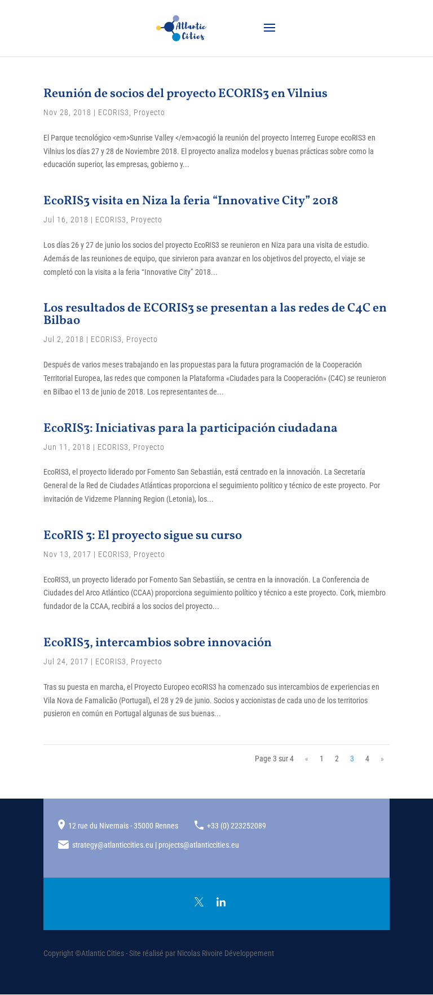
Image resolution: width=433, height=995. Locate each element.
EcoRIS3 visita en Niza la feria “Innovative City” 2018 (190, 201)
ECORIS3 (113, 112)
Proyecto (149, 112)
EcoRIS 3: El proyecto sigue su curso (142, 536)
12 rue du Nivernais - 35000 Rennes (123, 825)
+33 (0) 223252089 (236, 825)
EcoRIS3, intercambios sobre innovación (157, 643)
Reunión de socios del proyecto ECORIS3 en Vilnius (185, 94)
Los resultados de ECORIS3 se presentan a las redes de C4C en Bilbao (215, 315)
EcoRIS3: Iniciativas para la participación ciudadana (190, 428)
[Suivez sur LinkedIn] (221, 901)
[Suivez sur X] (199, 901)
